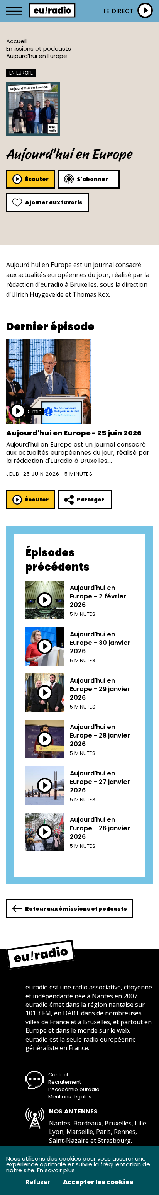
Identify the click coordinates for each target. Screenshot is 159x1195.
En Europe (21, 73)
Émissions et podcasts (38, 48)
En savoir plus (56, 1170)
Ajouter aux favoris (54, 202)
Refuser (38, 1182)
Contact (58, 1074)
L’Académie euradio (74, 1089)
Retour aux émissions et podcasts (76, 909)
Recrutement (64, 1082)
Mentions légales (69, 1096)
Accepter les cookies (98, 1182)
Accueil (16, 41)
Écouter (37, 179)
